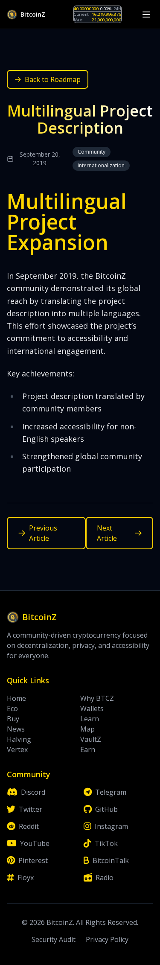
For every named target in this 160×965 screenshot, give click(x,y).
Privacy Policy (107, 939)
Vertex (17, 749)
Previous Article (43, 533)
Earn (87, 749)
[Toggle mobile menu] (146, 14)
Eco (12, 708)
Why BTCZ (97, 698)
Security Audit (54, 939)
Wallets (92, 708)
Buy (13, 718)
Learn (89, 718)
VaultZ (90, 739)
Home (16, 698)
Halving (19, 739)
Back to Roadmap (53, 79)
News (16, 729)
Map (87, 729)
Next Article (107, 533)
